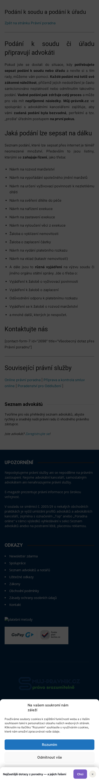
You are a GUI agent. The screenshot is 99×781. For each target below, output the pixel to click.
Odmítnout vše (49, 757)
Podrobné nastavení (49, 770)
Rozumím (49, 744)
